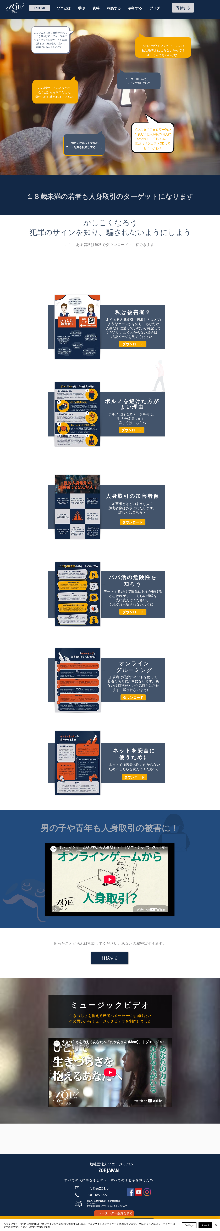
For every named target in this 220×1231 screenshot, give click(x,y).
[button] (63, 8)
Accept (205, 1225)
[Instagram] (147, 1192)
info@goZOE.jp (98, 1188)
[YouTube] (138, 1192)
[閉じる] (216, 1225)
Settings (189, 1225)
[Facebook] (130, 1192)
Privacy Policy (42, 1226)
